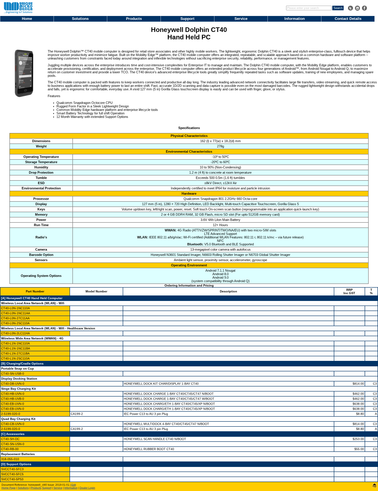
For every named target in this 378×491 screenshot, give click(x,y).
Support (187, 18)
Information (294, 18)
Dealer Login (87, 487)
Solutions (80, 18)
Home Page (9, 487)
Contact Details (348, 18)
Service (240, 18)
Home (27, 18)
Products (134, 18)
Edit (73, 484)
